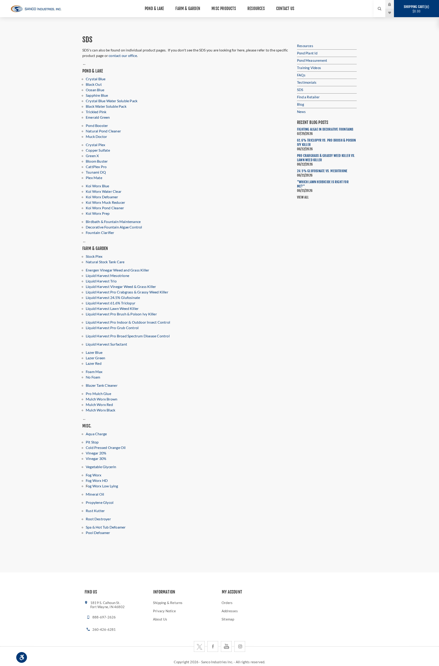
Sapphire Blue (97, 95)
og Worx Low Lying (103, 486)
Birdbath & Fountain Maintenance (113, 221)
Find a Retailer (308, 97)
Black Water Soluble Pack (106, 106)
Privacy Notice (164, 611)
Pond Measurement (312, 60)
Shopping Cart (416, 9)
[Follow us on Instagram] (239, 646)
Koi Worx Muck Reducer (105, 202)
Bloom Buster (97, 161)
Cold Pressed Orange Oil (106, 447)
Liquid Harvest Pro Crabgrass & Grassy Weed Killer (127, 292)
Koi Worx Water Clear (103, 191)
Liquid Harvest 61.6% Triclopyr (110, 303)
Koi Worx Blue (97, 186)
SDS (300, 90)
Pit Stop (92, 442)
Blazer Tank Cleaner (102, 385)
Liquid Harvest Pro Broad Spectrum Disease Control (128, 336)
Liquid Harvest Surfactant (106, 344)
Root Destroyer (98, 519)
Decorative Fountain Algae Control (114, 227)
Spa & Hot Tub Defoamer (106, 527)
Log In (393, 4)
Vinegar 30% (96, 458)
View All (303, 197)
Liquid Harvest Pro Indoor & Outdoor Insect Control (128, 322)
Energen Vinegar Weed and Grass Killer (117, 270)
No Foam (93, 377)
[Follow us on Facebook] (212, 646)
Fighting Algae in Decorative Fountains (325, 129)
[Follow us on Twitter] (199, 646)
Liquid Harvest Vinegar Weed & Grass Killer (121, 286)
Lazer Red (94, 363)
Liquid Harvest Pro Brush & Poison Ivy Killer (121, 314)
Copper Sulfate (98, 150)
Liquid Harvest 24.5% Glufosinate (113, 297)
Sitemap (228, 619)
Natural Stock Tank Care (105, 262)
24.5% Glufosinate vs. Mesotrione (322, 171)
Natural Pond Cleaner (103, 131)
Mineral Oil (95, 494)
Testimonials (306, 82)
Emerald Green (98, 117)
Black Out (94, 84)
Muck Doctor (96, 136)
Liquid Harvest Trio (101, 281)
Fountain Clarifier (100, 232)
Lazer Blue (94, 352)
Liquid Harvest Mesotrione (107, 275)
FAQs (301, 75)
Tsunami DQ (96, 172)
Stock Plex (94, 256)
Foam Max (94, 371)
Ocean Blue (95, 90)
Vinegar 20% (96, 453)
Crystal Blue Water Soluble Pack (111, 101)
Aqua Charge (96, 434)
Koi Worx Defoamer (102, 197)
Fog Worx (94, 475)
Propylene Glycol (99, 502)
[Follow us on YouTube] (226, 646)
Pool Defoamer (98, 532)
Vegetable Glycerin (101, 467)
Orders (227, 603)
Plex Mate (94, 177)
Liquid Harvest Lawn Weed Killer (112, 308)
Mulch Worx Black (100, 410)
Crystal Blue (95, 79)
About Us (160, 619)
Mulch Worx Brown (101, 399)
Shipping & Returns (168, 603)
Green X (92, 155)
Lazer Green (95, 358)
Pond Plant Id (307, 53)
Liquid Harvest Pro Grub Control (112, 327)
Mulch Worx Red (99, 404)
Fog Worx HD (97, 480)
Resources (305, 46)
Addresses (230, 611)
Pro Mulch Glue (98, 393)
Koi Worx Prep (98, 213)
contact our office (123, 55)
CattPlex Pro (96, 166)
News (301, 112)
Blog (300, 104)
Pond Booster (97, 125)
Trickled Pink (96, 112)
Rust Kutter (95, 510)
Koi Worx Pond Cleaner (105, 208)
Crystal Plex (95, 144)
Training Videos (309, 68)
